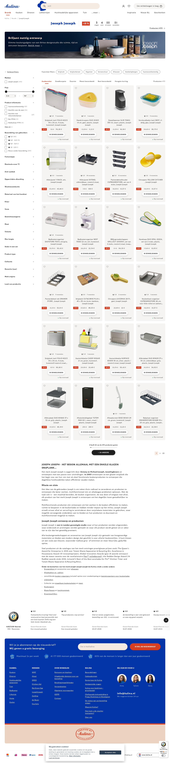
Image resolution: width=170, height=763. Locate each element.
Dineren (12, 676)
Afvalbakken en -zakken (53, 572)
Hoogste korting (121, 81)
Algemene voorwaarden (64, 690)
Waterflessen (49, 590)
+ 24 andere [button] (103, 452)
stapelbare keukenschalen (65, 583)
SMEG (34, 680)
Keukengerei (49, 587)
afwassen (75, 569)
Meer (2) (8, 127)
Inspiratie (131, 13)
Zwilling (35, 696)
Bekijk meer (34, 46)
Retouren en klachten (63, 672)
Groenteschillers (50, 594)
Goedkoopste (60, 81)
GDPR (57, 694)
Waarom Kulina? (91, 707)
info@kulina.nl (126, 693)
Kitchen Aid (36, 684)
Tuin (11, 686)
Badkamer (13, 690)
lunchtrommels (63, 590)
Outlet (12, 702)
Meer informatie (74, 756)
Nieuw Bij (145, 13)
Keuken (12, 672)
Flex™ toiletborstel (92, 556)
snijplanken (48, 580)
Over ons (88, 717)
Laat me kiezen (54, 758)
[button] (103, 82)
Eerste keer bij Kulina (93, 680)
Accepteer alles (110, 752)
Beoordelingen (91, 672)
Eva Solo (35, 704)
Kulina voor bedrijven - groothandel (94, 689)
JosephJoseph (37, 692)
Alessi (34, 676)
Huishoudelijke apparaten (15, 681)
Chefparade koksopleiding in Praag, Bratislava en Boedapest (97, 696)
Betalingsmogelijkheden (64, 682)
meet (81, 583)
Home (11, 698)
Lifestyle (12, 694)
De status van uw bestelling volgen (96, 702)
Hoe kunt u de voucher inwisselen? (94, 712)
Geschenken (159, 13)
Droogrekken (49, 569)
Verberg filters (13, 72)
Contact (58, 698)
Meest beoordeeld (87, 81)
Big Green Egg (37, 688)
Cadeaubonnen (91, 676)
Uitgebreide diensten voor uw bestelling (66, 678)
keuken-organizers (62, 576)
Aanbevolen (47, 81)
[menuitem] (8, 13)
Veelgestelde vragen (93, 684)
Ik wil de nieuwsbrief (145, 646)
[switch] (163, 755)
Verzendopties (60, 686)
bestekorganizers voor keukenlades (115, 576)
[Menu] (167, 742)
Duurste (73, 81)
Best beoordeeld (104, 81)
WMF (34, 672)
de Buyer (35, 700)
